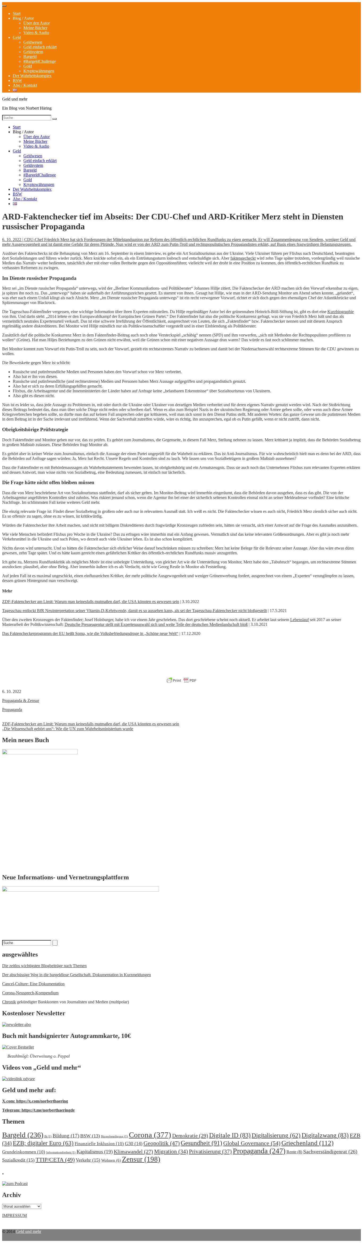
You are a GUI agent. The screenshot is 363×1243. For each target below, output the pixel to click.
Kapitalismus (95, 1151)
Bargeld (30, 56)
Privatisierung (210, 1151)
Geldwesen (32, 42)
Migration (171, 1151)
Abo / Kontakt (25, 85)
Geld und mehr (28, 1231)
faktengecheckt (243, 258)
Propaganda (12, 709)
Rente (294, 1152)
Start (16, 13)
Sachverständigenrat (330, 1151)
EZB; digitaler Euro (43, 1143)
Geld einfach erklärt (40, 47)
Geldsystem (33, 51)
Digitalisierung (276, 1135)
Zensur (141, 1159)
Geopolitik (161, 1143)
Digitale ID (230, 1135)
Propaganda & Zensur (20, 700)
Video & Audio (36, 32)
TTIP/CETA (55, 1159)
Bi (48, 1136)
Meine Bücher (35, 28)
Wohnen (111, 1160)
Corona (150, 1134)
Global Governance (251, 1143)
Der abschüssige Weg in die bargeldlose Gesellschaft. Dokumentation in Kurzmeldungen (76, 974)
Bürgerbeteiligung (114, 1136)
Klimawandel (133, 1151)
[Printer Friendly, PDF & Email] (181, 680)
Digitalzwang (325, 1135)
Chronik (9, 1002)
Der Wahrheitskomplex (32, 75)
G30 (133, 1143)
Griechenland (307, 1142)
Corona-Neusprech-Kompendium (30, 993)
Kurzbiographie (340, 311)
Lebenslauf (299, 619)
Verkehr (88, 1160)
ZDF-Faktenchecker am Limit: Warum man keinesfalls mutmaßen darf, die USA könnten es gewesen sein (90, 601)
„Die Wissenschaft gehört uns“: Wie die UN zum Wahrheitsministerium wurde (67, 728)
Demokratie (190, 1135)
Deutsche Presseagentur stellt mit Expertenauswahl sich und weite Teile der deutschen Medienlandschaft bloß (156, 624)
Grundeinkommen (23, 1151)
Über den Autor (36, 23)
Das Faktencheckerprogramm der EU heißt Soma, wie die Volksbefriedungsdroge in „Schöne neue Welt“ (90, 633)
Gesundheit (201, 1142)
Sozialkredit (18, 1160)
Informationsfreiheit (60, 1152)
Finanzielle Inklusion (99, 1143)
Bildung (66, 1135)
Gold (27, 66)
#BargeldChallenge (39, 61)
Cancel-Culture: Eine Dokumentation (33, 984)
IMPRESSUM (14, 1215)
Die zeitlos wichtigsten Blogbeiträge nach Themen (44, 965)
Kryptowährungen (38, 71)
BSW (17, 80)
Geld (17, 37)
